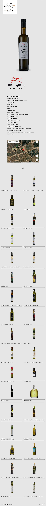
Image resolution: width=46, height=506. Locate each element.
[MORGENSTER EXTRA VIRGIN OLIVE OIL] (11, 295)
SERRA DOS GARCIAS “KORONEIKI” (34, 477)
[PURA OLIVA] (11, 391)
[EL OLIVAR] (11, 276)
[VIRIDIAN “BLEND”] (34, 429)
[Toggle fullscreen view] (37, 141)
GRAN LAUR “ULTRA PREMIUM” (10, 458)
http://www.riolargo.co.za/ (16, 126)
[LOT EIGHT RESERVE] (34, 257)
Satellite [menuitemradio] (16, 141)
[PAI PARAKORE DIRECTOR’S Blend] (11, 334)
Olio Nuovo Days (7, 504)
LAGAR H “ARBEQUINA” (8, 439)
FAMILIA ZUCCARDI (7, 209)
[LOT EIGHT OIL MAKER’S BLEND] (11, 257)
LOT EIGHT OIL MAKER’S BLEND (10, 267)
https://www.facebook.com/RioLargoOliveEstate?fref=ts (21, 128)
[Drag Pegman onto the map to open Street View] (37, 160)
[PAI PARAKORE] (34, 314)
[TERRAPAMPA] (34, 334)
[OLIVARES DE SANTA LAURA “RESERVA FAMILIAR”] (34, 181)
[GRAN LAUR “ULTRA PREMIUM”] (11, 448)
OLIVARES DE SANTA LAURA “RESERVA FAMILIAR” (34, 190)
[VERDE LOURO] (34, 219)
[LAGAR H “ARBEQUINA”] (11, 429)
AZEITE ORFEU (28, 401)
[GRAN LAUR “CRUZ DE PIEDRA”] (34, 448)
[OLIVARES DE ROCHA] (11, 353)
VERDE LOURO (28, 228)
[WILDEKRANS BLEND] (11, 314)
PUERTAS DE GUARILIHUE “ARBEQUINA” (34, 362)
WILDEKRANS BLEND (7, 324)
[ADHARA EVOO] (34, 372)
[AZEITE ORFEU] (34, 391)
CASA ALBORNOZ (6, 248)
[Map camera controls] (37, 156)
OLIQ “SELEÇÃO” (6, 496)
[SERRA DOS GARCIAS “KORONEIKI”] (34, 467)
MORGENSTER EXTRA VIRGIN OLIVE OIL (11, 305)
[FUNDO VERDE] (34, 276)
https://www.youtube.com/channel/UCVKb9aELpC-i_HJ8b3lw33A (23, 132)
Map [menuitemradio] (10, 141)
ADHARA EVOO (28, 381)
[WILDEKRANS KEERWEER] (34, 295)
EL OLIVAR (4, 286)
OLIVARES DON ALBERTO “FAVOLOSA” (34, 420)
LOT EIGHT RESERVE (29, 267)
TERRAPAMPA (27, 343)
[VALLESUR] (34, 200)
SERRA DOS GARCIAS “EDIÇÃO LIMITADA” (11, 477)
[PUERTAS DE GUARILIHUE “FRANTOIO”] (34, 487)
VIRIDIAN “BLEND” (29, 439)
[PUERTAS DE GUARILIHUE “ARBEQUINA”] (34, 353)
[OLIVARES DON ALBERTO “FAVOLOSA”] (34, 410)
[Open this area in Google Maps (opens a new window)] (9, 162)
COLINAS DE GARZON (7, 228)
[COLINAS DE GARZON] (11, 219)
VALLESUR (27, 209)
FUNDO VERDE (28, 286)
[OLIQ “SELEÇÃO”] (11, 487)
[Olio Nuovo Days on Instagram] (44, 504)
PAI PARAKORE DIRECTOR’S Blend (11, 343)
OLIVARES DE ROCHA (7, 362)
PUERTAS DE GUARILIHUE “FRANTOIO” (34, 496)
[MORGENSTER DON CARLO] (11, 181)
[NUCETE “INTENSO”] (11, 410)
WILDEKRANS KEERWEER (31, 305)
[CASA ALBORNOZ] (11, 238)
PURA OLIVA (4, 401)
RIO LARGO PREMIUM (13, 96)
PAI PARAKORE (28, 324)
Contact (40, 504)
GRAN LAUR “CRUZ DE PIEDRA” (32, 458)
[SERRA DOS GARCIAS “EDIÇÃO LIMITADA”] (11, 467)
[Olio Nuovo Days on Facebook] (42, 504)
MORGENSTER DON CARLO (9, 190)
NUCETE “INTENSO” (7, 420)
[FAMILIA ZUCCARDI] (11, 200)
